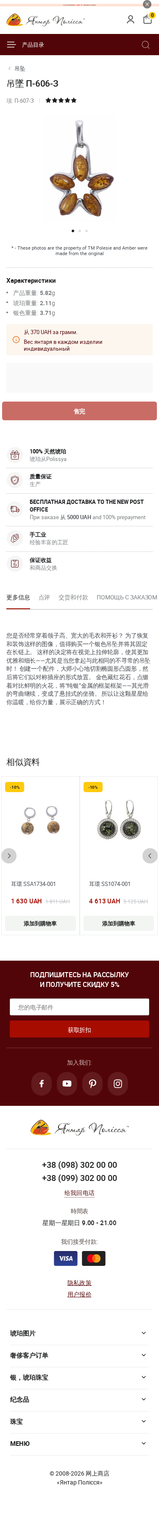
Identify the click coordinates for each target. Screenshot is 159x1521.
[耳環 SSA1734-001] (40, 823)
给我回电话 (79, 1193)
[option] (18, 599)
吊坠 (19, 68)
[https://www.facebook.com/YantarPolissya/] (41, 1084)
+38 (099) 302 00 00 (79, 1178)
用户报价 (79, 1294)
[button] (73, 230)
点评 (44, 597)
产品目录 (33, 44)
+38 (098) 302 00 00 (79, 1164)
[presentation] (9, 855)
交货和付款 (73, 597)
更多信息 (18, 597)
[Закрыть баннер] (147, 4)
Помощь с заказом (127, 597)
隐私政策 (79, 1283)
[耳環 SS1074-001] (119, 823)
